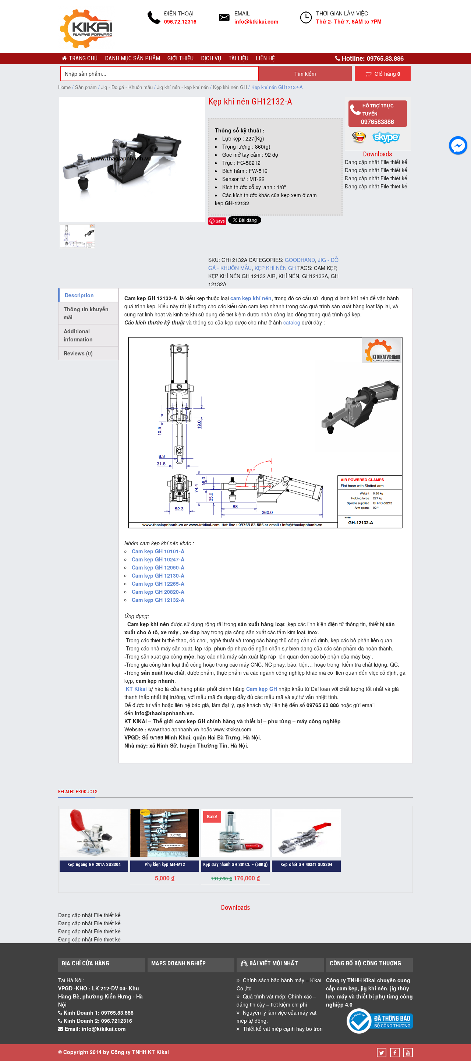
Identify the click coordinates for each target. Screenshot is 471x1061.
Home (64, 87)
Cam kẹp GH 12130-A (158, 575)
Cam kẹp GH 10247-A (158, 559)
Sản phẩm (86, 87)
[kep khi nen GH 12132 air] (132, 219)
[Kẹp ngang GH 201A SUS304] (94, 834)
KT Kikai (136, 688)
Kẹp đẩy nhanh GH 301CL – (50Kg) (235, 864)
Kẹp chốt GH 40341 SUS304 (306, 864)
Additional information (78, 335)
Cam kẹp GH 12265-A (159, 583)
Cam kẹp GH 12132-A (158, 599)
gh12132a (315, 276)
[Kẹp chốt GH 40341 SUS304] (306, 834)
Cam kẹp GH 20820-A (158, 591)
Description (79, 295)
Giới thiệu (180, 58)
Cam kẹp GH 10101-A (159, 551)
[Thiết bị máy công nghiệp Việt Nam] (86, 47)
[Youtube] (408, 1052)
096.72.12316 (180, 21)
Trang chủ (82, 58)
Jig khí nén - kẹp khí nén (183, 87)
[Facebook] (394, 1052)
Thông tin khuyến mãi (86, 313)
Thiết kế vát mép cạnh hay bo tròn (283, 1028)
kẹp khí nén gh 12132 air (242, 276)
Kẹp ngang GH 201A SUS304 (93, 864)
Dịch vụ (211, 58)
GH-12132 (237, 203)
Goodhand (300, 259)
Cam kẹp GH (261, 688)
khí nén (289, 276)
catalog (291, 322)
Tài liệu (238, 58)
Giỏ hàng (386, 73)
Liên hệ (265, 58)
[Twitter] (381, 1052)
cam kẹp (325, 268)
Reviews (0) (78, 353)
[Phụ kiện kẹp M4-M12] (164, 834)
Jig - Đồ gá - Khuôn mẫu (127, 87)
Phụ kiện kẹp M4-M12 (165, 864)
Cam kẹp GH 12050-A (158, 567)
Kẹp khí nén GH (230, 87)
